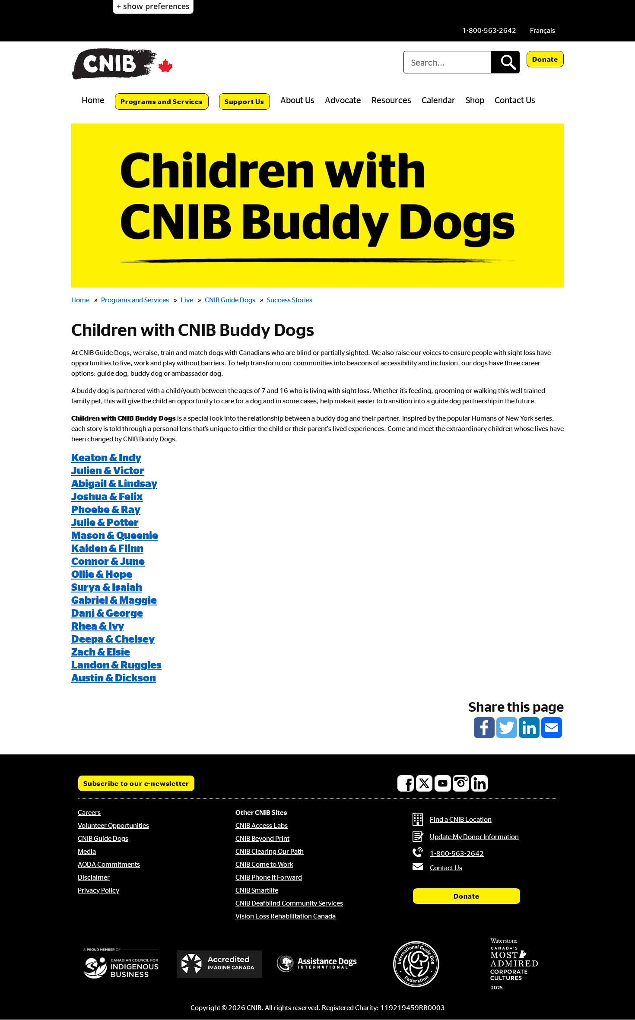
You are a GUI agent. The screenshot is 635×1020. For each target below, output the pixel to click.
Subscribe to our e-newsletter (136, 783)
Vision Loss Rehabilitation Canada (285, 916)
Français (542, 30)
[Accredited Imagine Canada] (219, 963)
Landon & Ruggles (116, 664)
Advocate (343, 100)
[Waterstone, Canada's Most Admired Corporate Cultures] (514, 963)
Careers (89, 812)
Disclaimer (94, 877)
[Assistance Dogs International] (317, 964)
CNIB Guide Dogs (230, 300)
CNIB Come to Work (264, 864)
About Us (297, 100)
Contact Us (515, 100)
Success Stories (289, 300)
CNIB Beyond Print (262, 838)
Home (93, 100)
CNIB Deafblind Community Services (289, 903)
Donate (545, 59)
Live (187, 300)
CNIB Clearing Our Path (269, 851)
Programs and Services (162, 101)
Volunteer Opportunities (113, 825)
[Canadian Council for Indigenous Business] (121, 964)
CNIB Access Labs (261, 825)
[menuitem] (542, 30)
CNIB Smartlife (256, 890)
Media (87, 851)
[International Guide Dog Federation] (416, 964)
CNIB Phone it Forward (268, 877)
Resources (391, 100)
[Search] (505, 62)
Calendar (438, 100)
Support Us (244, 101)
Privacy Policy (98, 890)
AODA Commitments (109, 864)
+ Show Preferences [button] (153, 6)
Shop (475, 100)
